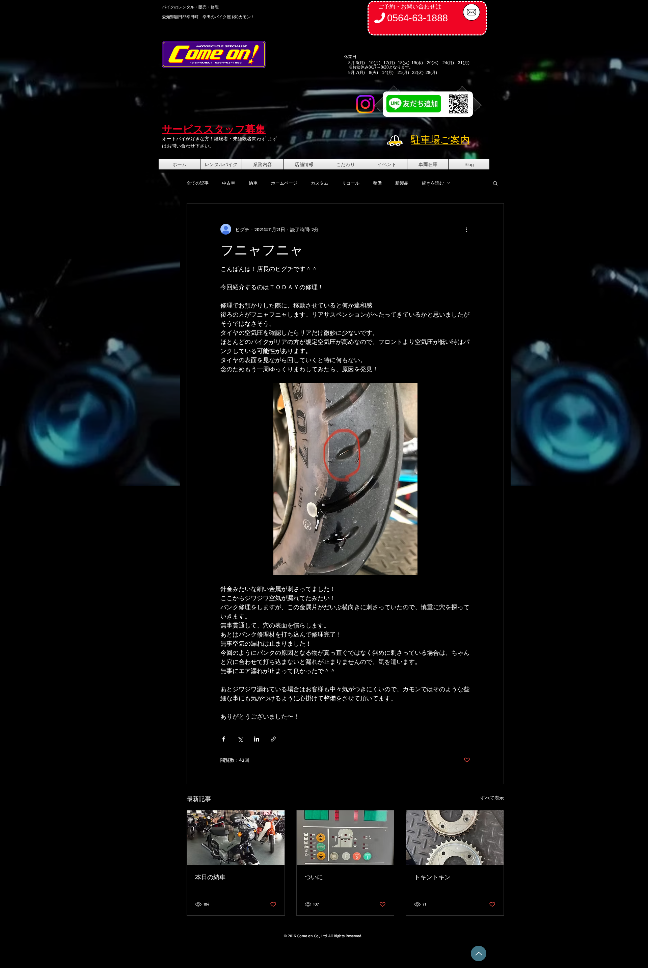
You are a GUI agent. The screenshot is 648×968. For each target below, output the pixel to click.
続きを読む (433, 183)
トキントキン (432, 877)
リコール (350, 183)
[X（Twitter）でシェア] (240, 739)
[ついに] (345, 837)
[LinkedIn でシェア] (256, 739)
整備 (377, 183)
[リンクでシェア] (273, 739)
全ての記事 (198, 183)
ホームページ (284, 183)
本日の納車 (210, 877)
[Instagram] (365, 104)
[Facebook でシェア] (223, 739)
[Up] (478, 953)
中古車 (228, 183)
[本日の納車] (236, 837)
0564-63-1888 (417, 17)
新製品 (401, 183)
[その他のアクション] (466, 229)
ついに (314, 877)
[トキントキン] (455, 837)
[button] (495, 183)
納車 (253, 183)
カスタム (319, 183)
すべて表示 (492, 798)
